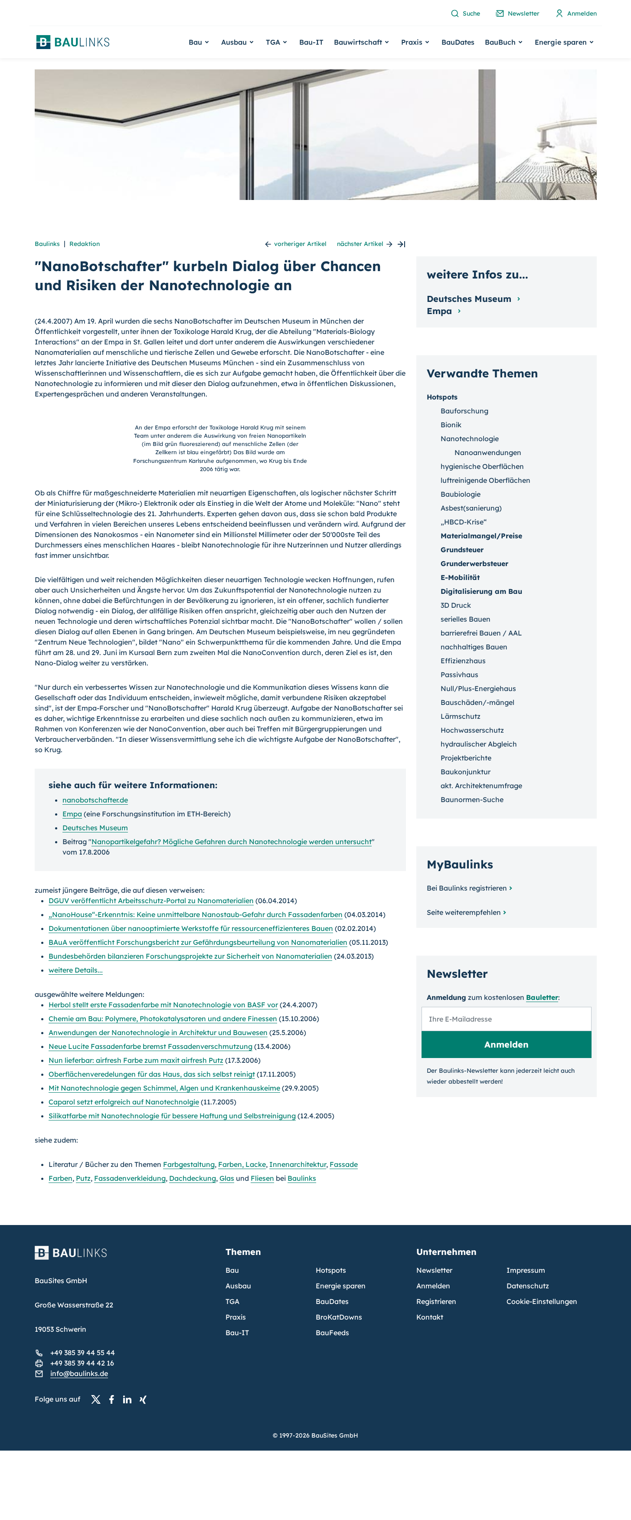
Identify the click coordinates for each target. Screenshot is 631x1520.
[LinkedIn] (129, 1399)
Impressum (526, 1270)
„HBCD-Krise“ (464, 522)
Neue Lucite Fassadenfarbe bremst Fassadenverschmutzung (150, 1046)
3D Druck (456, 605)
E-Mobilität (460, 577)
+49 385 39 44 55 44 (82, 1352)
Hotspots (442, 397)
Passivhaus (459, 674)
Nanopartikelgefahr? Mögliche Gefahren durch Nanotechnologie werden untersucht (232, 841)
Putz (83, 1178)
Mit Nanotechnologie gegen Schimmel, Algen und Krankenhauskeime (164, 1088)
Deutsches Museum (95, 827)
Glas (226, 1178)
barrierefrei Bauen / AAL (481, 633)
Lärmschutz (461, 716)
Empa (72, 813)
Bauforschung (464, 410)
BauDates (457, 42)
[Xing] (145, 1399)
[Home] (125, 1258)
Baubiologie (461, 494)
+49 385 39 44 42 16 (82, 1363)
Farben (60, 1178)
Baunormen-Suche (472, 799)
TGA (232, 1301)
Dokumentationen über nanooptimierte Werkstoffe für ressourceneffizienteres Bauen (191, 928)
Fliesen (262, 1178)
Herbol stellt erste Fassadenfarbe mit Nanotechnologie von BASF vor (163, 1004)
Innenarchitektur (297, 1164)
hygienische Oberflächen (482, 466)
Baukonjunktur (465, 771)
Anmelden (433, 1285)
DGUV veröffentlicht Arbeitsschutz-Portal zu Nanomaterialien (151, 900)
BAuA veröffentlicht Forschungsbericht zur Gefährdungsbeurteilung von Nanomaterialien (198, 942)
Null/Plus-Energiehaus (478, 688)
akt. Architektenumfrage (481, 785)
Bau (232, 1270)
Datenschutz (528, 1285)
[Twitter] (98, 1399)
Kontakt (429, 1317)
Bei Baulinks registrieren (467, 888)
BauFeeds (332, 1332)
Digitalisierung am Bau (481, 591)
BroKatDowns (339, 1317)
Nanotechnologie (470, 438)
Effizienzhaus (463, 660)
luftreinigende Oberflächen (485, 480)
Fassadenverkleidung (130, 1178)
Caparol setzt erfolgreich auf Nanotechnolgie (124, 1101)
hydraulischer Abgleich (479, 744)
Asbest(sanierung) (471, 508)
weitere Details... (76, 970)
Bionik (451, 424)
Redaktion (84, 244)
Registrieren (436, 1301)
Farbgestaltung (189, 1164)
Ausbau (238, 1285)
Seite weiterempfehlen (464, 912)
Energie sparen (341, 1285)
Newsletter (434, 1270)
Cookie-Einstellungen (542, 1301)
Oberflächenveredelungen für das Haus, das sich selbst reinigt (152, 1074)
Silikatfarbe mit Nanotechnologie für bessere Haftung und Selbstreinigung (172, 1115)
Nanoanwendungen (487, 452)
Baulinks (47, 244)
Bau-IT (311, 42)
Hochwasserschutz (472, 730)
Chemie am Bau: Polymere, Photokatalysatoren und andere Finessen (163, 1018)
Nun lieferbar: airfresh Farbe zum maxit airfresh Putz (136, 1060)
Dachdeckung (192, 1178)
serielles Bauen (465, 619)
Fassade (344, 1164)
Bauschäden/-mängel (477, 702)
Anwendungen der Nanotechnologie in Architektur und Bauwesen (158, 1032)
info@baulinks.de (79, 1373)
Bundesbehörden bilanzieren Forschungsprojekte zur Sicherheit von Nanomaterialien (190, 956)
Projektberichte (466, 757)
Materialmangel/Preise (481, 535)
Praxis (236, 1317)
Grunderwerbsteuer (474, 563)
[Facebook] (114, 1399)
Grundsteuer (462, 549)
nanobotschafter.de (95, 800)
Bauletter (542, 997)
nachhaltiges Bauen (474, 646)
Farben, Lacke (242, 1164)
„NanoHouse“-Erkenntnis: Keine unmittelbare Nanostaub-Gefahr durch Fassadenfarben (196, 914)
